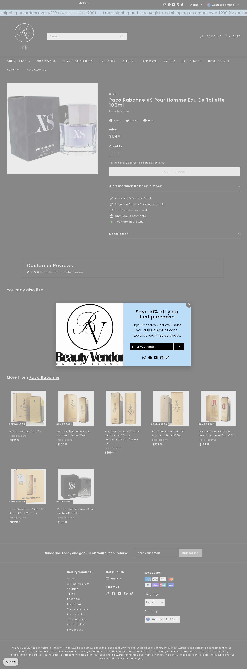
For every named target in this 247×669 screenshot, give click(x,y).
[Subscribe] (179, 347)
